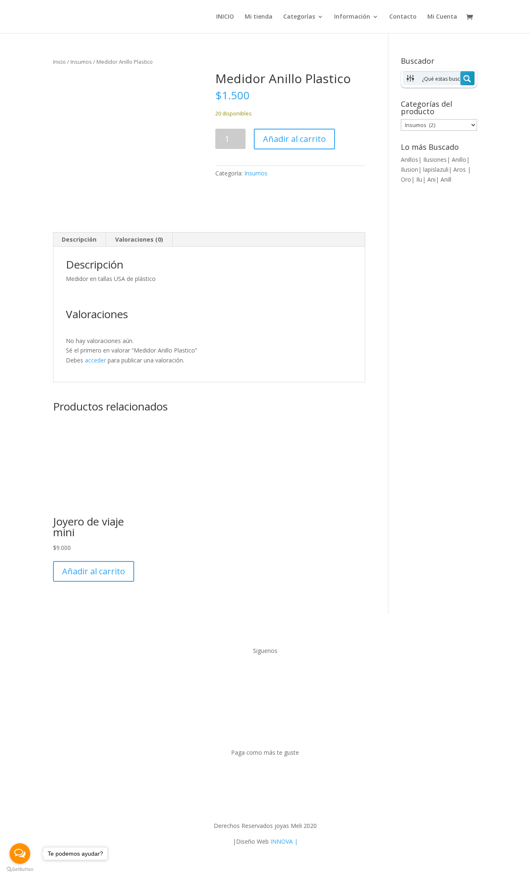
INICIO (225, 17)
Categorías (299, 17)
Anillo (459, 159)
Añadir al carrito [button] (93, 571)
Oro (406, 179)
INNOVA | (284, 841)
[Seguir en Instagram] (273, 674)
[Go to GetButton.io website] (20, 869)
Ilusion (409, 169)
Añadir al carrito (294, 138)
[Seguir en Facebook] (256, 674)
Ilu (419, 179)
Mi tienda (258, 17)
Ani (431, 179)
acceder (95, 360)
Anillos (409, 159)
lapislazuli (435, 169)
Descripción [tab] (79, 239)
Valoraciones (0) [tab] (139, 239)
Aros (460, 169)
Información (352, 17)
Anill (446, 179)
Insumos (81, 61)
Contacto (403, 17)
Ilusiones (435, 159)
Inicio (59, 61)
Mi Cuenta (442, 17)
